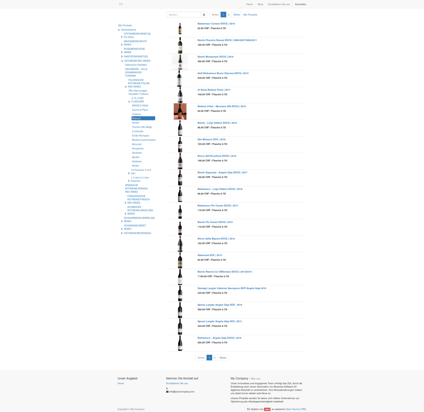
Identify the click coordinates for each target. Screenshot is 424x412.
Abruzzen (137, 144)
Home (121, 383)
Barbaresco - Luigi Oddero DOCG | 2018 (220, 189)
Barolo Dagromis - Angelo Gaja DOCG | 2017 (222, 172)
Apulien (136, 157)
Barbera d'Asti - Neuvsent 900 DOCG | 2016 (222, 106)
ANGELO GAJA (140, 105)
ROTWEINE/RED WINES (137, 60)
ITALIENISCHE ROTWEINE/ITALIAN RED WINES (139, 83)
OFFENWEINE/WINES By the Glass (137, 35)
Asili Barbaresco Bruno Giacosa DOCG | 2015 (223, 73)
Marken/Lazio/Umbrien (143, 139)
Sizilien (135, 165)
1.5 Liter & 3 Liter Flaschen (140, 179)
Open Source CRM (296, 409)
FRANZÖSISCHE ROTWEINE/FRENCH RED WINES (138, 199)
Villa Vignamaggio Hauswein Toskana (138, 92)
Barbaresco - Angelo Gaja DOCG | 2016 (219, 337)
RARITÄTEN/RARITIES (136, 56)
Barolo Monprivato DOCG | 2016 (216, 56)
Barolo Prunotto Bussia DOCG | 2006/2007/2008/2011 (227, 40)
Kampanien (138, 148)
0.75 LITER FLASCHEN (138, 99)
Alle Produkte (250, 14)
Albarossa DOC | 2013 (210, 255)
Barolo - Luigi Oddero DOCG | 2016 (217, 122)
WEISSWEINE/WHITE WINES (135, 43)
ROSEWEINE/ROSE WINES (134, 50)
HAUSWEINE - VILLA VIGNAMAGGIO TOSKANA (136, 72)
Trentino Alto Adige (142, 127)
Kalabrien (137, 161)
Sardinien (137, 152)
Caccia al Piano (140, 109)
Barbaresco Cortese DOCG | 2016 (216, 23)
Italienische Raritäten (136, 64)
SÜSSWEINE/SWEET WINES (135, 227)
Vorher (215, 14)
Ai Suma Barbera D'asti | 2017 (214, 89)
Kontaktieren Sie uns (177, 383)
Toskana (136, 114)
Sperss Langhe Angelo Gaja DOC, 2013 (220, 321)
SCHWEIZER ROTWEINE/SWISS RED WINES (140, 210)
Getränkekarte (128, 29)
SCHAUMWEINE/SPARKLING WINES (139, 219)
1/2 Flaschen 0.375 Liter (141, 171)
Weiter (237, 14)
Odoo (267, 409)
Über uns (255, 378)
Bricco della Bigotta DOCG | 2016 (216, 238)
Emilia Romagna (140, 135)
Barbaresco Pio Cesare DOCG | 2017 (218, 205)
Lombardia (137, 131)
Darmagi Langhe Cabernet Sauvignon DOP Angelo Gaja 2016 (232, 288)
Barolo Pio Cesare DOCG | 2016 (215, 222)
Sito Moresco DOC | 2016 (212, 139)
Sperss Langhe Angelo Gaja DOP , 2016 (220, 304)
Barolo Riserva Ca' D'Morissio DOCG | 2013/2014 (225, 271)
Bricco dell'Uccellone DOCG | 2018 (217, 155)
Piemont (136, 118)
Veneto (135, 122)
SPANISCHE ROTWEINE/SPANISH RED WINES (136, 188)
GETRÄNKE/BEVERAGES (137, 233)
